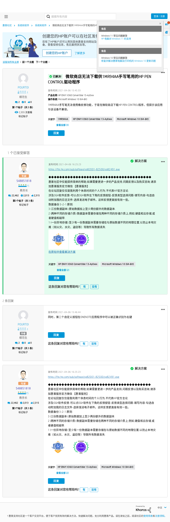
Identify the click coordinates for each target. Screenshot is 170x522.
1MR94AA (63, 119)
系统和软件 (23, 25)
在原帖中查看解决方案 (62, 252)
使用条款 (148, 515)
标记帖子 (23, 116)
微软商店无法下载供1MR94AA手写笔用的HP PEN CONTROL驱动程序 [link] (86, 25)
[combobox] (80, 16)
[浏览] (5, 16)
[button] (163, 72)
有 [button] (84, 286)
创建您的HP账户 (57, 53)
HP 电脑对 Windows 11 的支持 (116, 38)
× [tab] (160, 23)
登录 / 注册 (159, 16)
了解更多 (80, 53)
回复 (56, 133)
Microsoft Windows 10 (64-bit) (133, 119)
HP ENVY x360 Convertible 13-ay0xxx (92, 119)
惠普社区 (7, 25)
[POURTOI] (23, 78)
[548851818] (24, 167)
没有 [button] (94, 286)
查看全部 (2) (63, 270)
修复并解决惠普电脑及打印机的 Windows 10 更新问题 (128, 60)
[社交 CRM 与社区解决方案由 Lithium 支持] (143, 508)
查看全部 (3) (62, 125)
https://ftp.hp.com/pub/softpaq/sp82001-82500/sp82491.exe (84, 169)
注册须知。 (161, 515)
